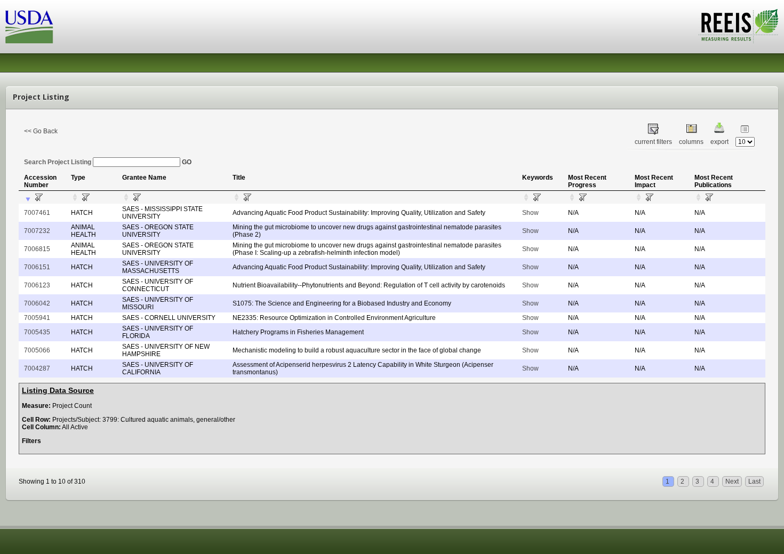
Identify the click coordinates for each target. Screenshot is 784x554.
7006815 (37, 249)
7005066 (37, 350)
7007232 (37, 231)
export (719, 142)
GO (186, 162)
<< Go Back (41, 131)
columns (691, 142)
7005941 (37, 318)
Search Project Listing (58, 162)
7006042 (37, 303)
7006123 (37, 285)
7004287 (37, 368)
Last (754, 481)
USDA (29, 27)
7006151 (37, 267)
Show (530, 212)
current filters (653, 142)
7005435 (37, 332)
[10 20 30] (745, 142)
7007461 (37, 212)
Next (732, 481)
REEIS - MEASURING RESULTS (738, 26)
